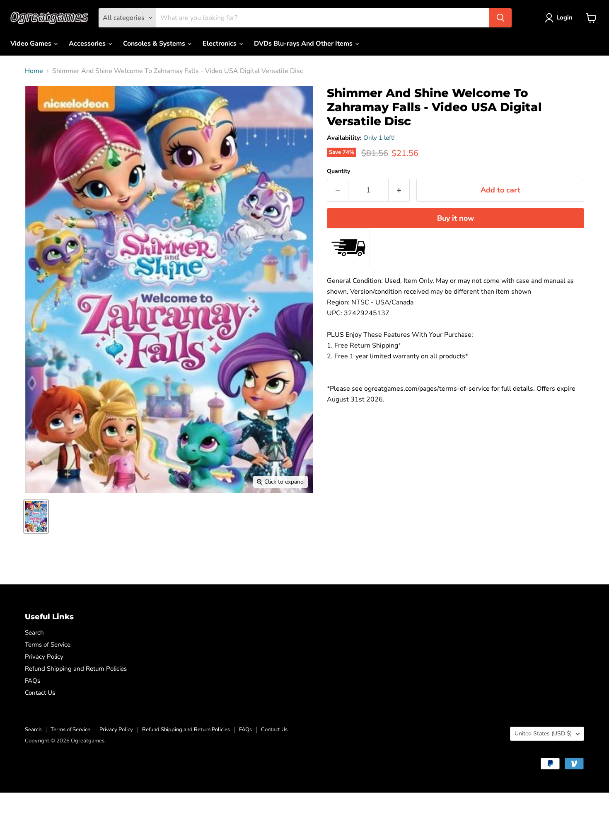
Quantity (338, 171)
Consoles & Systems (155, 43)
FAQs (32, 680)
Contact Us (40, 692)
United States (543, 733)
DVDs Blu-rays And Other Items (304, 43)
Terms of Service (47, 644)
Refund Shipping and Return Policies (76, 668)
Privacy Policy (44, 656)
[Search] (500, 17)
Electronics (220, 43)
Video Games (31, 43)
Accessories (88, 43)
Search (34, 632)
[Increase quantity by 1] (399, 190)
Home (34, 71)
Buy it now (455, 218)
